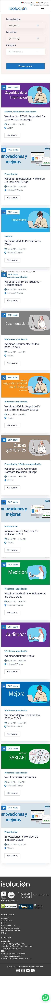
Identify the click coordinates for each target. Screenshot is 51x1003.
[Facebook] (23, 970)
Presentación (10, 174)
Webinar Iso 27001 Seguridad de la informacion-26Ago (24, 118)
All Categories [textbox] (16, 51)
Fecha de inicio (13, 19)
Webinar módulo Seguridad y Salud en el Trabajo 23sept (22, 408)
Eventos (8, 111)
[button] (45, 997)
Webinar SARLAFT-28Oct (20, 777)
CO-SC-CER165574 (9, 901)
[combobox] (25, 52)
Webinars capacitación (24, 111)
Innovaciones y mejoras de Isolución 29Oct (21, 838)
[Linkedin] (18, 970)
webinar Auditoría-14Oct (19, 655)
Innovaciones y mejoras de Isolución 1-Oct (21, 533)
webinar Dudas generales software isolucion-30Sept (20, 470)
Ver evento (12, 135)
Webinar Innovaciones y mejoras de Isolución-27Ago (24, 180)
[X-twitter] (33, 970)
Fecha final (11, 32)
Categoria (11, 45)
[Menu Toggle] (42, 8)
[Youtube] (28, 970)
